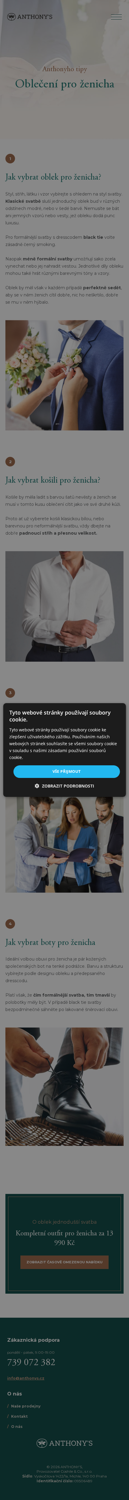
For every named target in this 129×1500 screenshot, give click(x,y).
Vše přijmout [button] (66, 771)
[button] (64, 785)
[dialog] (64, 750)
